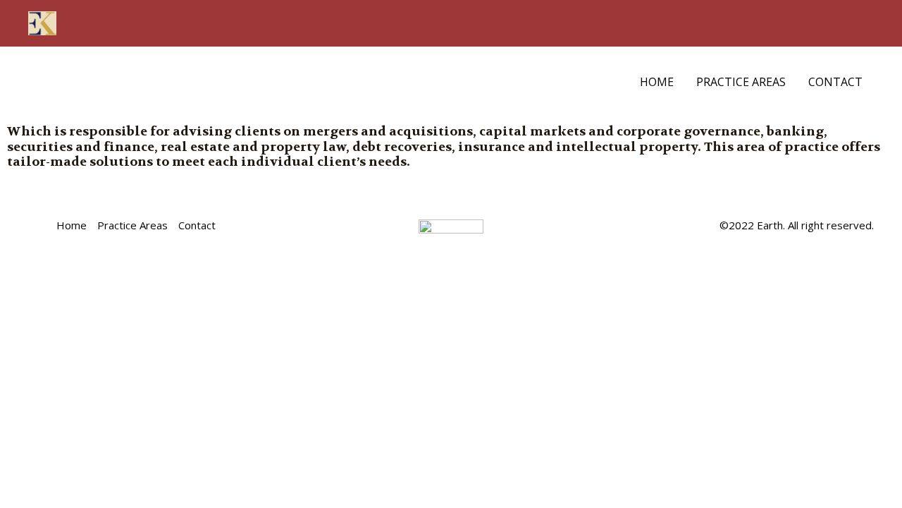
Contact (835, 82)
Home (657, 82)
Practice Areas (741, 82)
